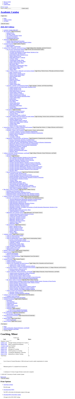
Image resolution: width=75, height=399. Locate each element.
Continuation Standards (11, 303)
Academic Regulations (9, 299)
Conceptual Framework (11, 154)
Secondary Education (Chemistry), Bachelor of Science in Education (25, 164)
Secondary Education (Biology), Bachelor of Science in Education (24, 162)
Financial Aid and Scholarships (11, 315)
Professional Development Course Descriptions (14, 297)
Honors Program (7, 252)
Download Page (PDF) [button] (9, 389)
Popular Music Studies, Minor (16, 66)
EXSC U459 (5, 346)
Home (5, 18)
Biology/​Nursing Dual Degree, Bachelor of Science (18, 192)
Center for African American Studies (14, 235)
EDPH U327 (4, 350)
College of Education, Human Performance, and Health (16, 153)
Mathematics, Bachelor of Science (17, 220)
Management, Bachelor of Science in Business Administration (23, 143)
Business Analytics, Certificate (16, 134)
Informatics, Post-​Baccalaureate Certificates (19, 293)
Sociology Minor (13, 124)
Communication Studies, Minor (16, 60)
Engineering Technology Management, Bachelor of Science (23, 200)
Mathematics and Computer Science (14, 212)
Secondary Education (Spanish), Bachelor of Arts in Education (23, 169)
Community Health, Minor (15, 181)
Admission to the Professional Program (15, 128)
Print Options (4, 324)
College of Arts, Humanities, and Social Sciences (15, 48)
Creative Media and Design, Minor (17, 61)
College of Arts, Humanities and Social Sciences (17, 263)
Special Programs (10, 45)
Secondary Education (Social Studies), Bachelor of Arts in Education (25, 168)
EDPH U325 (4, 349)
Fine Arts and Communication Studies (15, 49)
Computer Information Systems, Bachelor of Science (21, 214)
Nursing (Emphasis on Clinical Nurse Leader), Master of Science (24, 282)
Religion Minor (12, 83)
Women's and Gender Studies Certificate (18, 122)
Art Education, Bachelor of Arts (16, 51)
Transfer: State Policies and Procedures (15, 41)
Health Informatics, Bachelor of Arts (17, 202)
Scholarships (9, 317)
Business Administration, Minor (16, 149)
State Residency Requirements (13, 314)
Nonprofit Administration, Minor (16, 245)
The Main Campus (10, 34)
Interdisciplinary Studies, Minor (16, 243)
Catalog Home (7, 4)
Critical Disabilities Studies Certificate (18, 120)
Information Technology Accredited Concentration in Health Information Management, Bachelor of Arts (33, 207)
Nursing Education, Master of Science (18, 283)
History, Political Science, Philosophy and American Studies (20, 70)
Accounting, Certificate (14, 137)
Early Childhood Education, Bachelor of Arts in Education (22, 157)
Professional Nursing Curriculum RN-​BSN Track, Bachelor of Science (22, 193)
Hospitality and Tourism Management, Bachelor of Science (23, 141)
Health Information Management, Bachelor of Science (21, 203)
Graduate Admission (11, 260)
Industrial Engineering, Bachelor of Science (19, 204)
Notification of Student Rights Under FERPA (16, 311)
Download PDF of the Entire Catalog (12, 394)
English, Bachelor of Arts (15, 88)
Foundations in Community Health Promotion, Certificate (22, 186)
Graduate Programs (8, 259)
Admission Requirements (12, 253)
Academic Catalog (10, 12)
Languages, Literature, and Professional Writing (17, 85)
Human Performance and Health (13, 172)
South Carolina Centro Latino (13, 247)
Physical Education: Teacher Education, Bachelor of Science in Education (26, 177)
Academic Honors (10, 307)
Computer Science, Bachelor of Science (18, 215)
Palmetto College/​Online (9, 250)
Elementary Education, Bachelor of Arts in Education (21, 160)
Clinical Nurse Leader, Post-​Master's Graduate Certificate (22, 286)
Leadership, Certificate (14, 242)
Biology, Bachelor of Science (16, 227)
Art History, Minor (13, 58)
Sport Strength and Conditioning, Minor (18, 184)
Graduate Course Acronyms (12, 296)
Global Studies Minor (14, 104)
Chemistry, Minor (13, 232)
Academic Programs (8, 43)
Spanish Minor (12, 107)
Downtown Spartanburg (12, 36)
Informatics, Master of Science (16, 292)
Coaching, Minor (13, 180)
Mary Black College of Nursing (11, 189)
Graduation (9, 308)
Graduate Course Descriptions (10, 294)
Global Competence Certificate (16, 93)
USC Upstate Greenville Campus (14, 35)
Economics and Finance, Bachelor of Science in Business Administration (26, 133)
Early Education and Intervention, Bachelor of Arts (21, 158)
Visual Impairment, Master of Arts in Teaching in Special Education (25, 277)
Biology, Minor (12, 231)
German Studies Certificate (15, 92)
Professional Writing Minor (15, 105)
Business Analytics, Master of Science (18, 269)
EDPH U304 (4, 344)
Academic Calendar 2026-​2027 (11, 30)
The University (7, 31)
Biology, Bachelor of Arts (15, 226)
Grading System (10, 304)
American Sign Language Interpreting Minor (19, 96)
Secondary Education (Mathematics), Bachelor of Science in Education (25, 166)
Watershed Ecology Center (12, 249)
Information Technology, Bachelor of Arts (19, 205)
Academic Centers (8, 234)
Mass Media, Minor (13, 64)
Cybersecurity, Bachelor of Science (17, 216)
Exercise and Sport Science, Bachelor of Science (20, 174)
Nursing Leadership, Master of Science (18, 285)
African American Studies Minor (16, 75)
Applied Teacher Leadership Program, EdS (19, 274)
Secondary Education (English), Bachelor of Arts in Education (23, 165)
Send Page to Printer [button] (8, 384)
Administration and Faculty (12, 38)
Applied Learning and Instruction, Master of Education (22, 273)
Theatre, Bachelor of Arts (15, 56)
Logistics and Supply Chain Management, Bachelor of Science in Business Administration (30, 142)
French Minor (12, 101)
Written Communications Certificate (17, 95)
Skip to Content (7, 1)
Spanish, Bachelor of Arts (15, 89)
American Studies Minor (15, 76)
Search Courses (7, 321)
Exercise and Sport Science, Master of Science (20, 275)
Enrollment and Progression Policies (14, 190)
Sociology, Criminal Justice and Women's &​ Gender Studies (20, 116)
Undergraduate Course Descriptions (12, 256)
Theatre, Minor (12, 69)
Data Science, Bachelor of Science (17, 218)
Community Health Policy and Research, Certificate (21, 185)
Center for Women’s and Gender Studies (15, 246)
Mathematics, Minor (14, 223)
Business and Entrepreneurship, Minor (18, 150)
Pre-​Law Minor (13, 81)
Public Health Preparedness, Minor (17, 182)
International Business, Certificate (17, 147)
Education (8, 156)
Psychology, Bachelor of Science (17, 111)
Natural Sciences (10, 224)
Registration (9, 300)
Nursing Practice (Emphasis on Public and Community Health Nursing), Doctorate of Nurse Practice (32, 281)
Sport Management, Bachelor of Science (18, 178)
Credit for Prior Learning (12, 305)
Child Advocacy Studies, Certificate (17, 115)
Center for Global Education (13, 237)
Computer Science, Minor (15, 222)
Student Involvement (11, 319)
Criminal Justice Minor (14, 123)
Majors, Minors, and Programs (13, 46)
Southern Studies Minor (14, 84)
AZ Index (6, 3)
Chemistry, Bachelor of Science (16, 230)
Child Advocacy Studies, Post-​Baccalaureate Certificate (22, 266)
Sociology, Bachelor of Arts (15, 119)
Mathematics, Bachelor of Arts (16, 219)
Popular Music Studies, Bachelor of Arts (18, 55)
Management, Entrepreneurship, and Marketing (17, 138)
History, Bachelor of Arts (15, 72)
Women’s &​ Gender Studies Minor (17, 125)
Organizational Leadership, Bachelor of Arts (19, 241)
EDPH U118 (4, 342)
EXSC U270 (4, 354)
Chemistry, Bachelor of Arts (15, 228)
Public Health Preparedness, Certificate (18, 188)
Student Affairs (7, 318)
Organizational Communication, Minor (18, 65)
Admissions (6, 39)
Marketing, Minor (13, 151)
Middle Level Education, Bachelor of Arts (19, 161)
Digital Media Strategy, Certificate (17, 57)
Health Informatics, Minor (15, 208)
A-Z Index (6, 21)
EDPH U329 (4, 352)
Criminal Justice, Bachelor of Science (18, 118)
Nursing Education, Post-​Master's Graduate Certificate (21, 287)
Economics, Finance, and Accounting (15, 130)
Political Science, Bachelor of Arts (17, 73)
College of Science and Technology (12, 196)
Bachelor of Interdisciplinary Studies (17, 239)
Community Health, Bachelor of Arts (17, 173)
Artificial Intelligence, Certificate (16, 211)
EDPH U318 (4, 347)
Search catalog (4, 8)
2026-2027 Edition (7, 27)
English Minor (12, 99)
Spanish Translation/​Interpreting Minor (18, 108)
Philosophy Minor (13, 79)
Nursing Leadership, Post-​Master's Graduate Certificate (22, 289)
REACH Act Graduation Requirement (18, 309)
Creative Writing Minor (14, 97)
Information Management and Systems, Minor (20, 209)
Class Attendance (10, 301)
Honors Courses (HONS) (12, 254)
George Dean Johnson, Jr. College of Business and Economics (18, 127)
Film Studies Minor (13, 100)
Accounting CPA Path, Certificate (17, 270)
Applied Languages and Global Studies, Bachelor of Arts (22, 87)
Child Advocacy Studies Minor (16, 112)
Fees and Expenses (8, 312)
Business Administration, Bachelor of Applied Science (21, 139)
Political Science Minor (14, 80)
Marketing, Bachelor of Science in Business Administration (23, 145)
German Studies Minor (14, 103)
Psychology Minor (13, 113)
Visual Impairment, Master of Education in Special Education (23, 278)
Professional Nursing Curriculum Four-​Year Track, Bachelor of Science (22, 194)
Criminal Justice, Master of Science (17, 264)
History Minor (12, 77)
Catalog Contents (7, 19)
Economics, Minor (13, 135)
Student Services (10, 32)
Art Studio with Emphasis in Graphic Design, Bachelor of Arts (23, 52)
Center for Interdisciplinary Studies (14, 238)
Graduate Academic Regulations (13, 261)
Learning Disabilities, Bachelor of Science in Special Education (24, 176)
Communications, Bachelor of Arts (17, 53)
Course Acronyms (10, 257)
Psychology (9, 109)
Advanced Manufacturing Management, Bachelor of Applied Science (25, 199)
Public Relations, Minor (14, 68)
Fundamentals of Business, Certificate (18, 146)
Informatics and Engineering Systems (15, 197)
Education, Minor (13, 170)
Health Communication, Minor (16, 62)
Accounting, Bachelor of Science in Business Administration (23, 131)
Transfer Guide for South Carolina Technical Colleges (18, 42)
